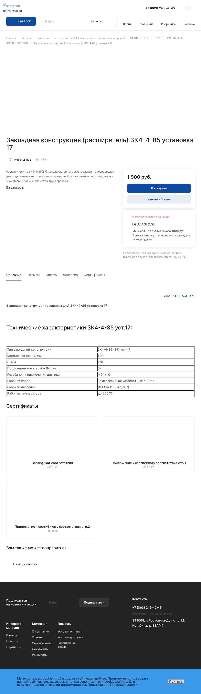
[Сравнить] (182, 159)
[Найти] (112, 21)
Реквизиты (39, 655)
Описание (13, 275)
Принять (175, 681)
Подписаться (94, 602)
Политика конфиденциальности (112, 685)
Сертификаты (94, 275)
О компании (40, 631)
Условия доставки (70, 637)
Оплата (51, 275)
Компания (39, 624)
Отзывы (33, 275)
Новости (12, 641)
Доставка (70, 275)
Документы (40, 649)
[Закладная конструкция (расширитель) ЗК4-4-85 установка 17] (133, 90)
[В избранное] (173, 159)
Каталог (12, 635)
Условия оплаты (69, 631)
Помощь (64, 624)
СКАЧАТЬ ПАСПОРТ (179, 296)
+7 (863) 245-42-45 (160, 8)
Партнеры (13, 647)
